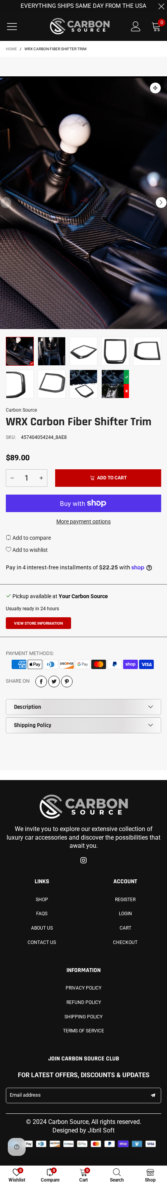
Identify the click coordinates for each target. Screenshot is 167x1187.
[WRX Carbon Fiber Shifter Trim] (20, 384)
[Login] (135, 26)
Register (125, 899)
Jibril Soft (101, 1130)
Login (125, 913)
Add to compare (31, 538)
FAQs (41, 913)
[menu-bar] (17, 26)
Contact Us (42, 942)
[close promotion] (161, 6)
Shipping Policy (32, 725)
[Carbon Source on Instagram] (83, 861)
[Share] (41, 681)
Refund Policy (83, 1002)
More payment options (83, 521)
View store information (38, 623)
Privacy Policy (83, 988)
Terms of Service (83, 1031)
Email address (25, 1095)
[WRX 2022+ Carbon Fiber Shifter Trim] (83, 202)
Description (27, 707)
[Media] (155, 88)
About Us (42, 928)
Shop (42, 899)
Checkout (125, 942)
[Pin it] (67, 681)
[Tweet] (54, 681)
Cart (125, 928)
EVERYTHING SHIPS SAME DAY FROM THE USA (83, 5)
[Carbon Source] (80, 26)
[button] (6, 202)
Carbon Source (21, 410)
